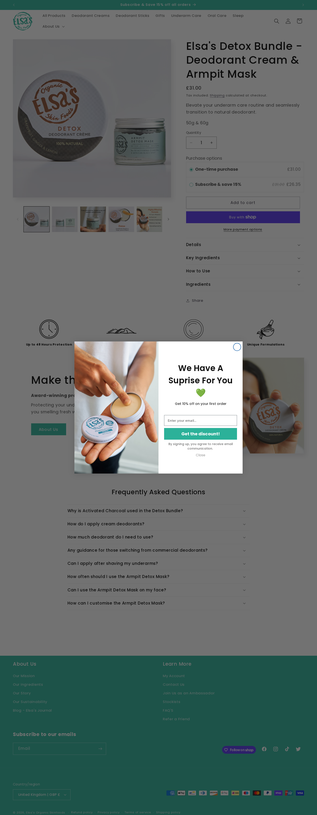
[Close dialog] (237, 347)
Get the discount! (200, 434)
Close (200, 455)
